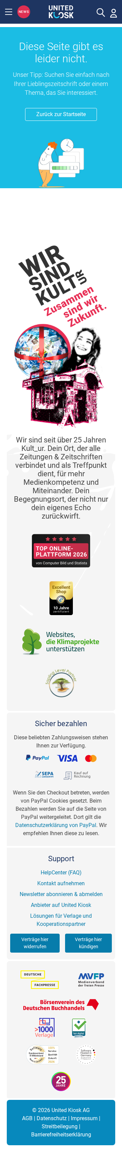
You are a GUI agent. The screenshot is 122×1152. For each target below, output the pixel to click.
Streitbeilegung (60, 1126)
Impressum (84, 1118)
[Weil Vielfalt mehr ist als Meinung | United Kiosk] (61, 11)
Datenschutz (52, 1118)
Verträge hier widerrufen (34, 943)
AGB (27, 1118)
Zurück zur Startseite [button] (61, 114)
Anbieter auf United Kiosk (61, 905)
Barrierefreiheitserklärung (61, 1134)
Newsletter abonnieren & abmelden (61, 894)
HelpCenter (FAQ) (61, 872)
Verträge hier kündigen (88, 943)
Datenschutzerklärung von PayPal (55, 825)
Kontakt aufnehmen (61, 883)
